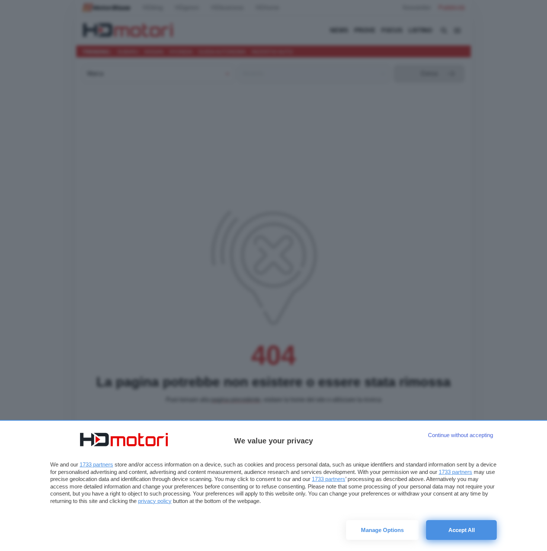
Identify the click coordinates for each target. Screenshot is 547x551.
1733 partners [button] (96, 464)
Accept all (461, 530)
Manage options (382, 530)
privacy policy (155, 501)
